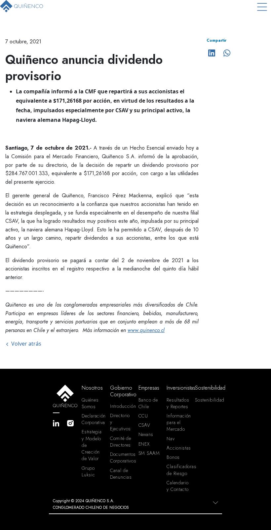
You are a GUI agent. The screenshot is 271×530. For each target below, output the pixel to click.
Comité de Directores (120, 441)
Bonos (173, 457)
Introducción (121, 406)
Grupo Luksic (88, 471)
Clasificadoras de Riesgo (178, 469)
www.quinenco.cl (146, 330)
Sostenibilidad (206, 400)
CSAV (144, 425)
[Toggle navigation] (262, 7)
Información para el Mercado (178, 422)
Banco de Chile (148, 403)
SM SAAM (149, 453)
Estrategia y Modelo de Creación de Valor (91, 445)
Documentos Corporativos (121, 457)
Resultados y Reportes (178, 403)
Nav (170, 438)
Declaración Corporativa (93, 419)
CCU (143, 415)
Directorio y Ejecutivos (120, 422)
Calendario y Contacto (177, 486)
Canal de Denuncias (121, 473)
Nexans (145, 434)
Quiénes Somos (90, 403)
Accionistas (178, 448)
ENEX (144, 444)
